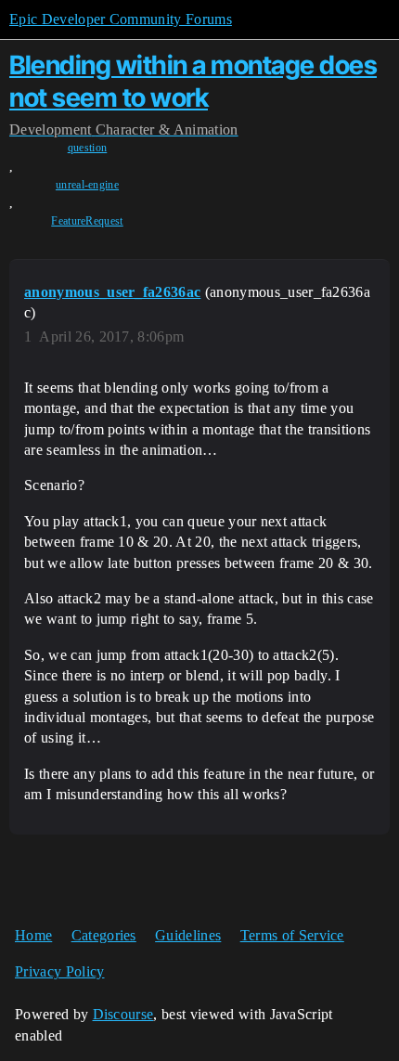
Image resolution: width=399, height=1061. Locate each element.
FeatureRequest (86, 220)
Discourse (123, 1014)
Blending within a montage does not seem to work (193, 81)
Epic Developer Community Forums (120, 19)
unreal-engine (87, 184)
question (88, 147)
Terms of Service (292, 935)
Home (33, 935)
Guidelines (188, 935)
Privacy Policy (59, 971)
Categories (103, 935)
